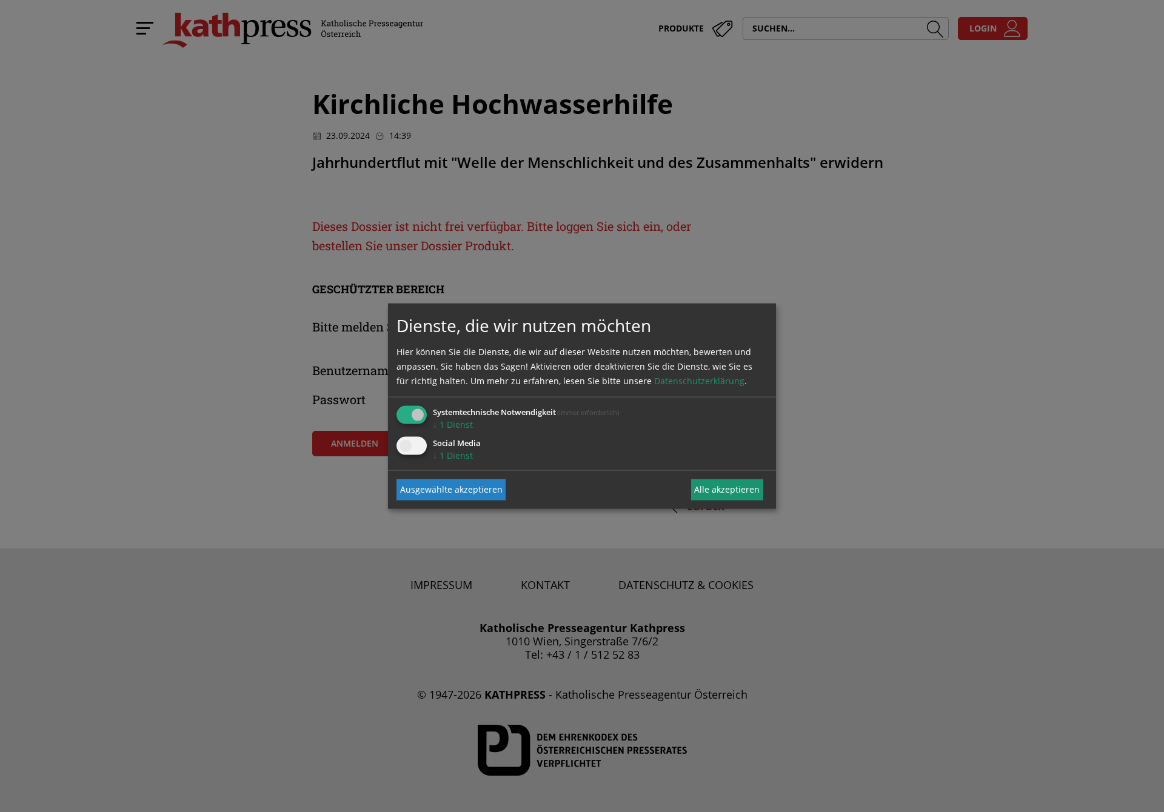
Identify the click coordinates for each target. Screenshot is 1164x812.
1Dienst (453, 424)
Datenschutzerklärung (699, 380)
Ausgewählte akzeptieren (451, 489)
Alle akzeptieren (727, 489)
